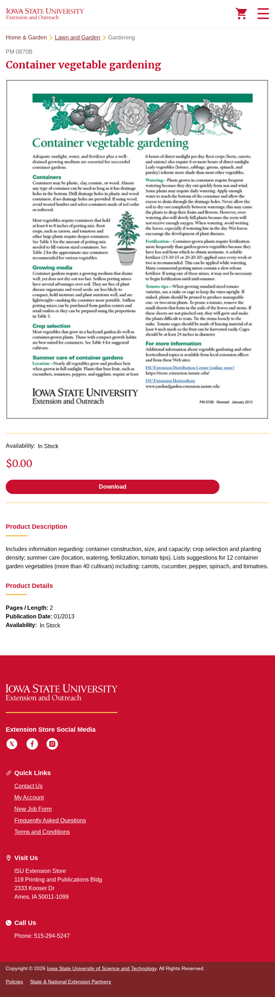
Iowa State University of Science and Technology (101, 968)
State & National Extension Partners (70, 981)
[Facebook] (32, 745)
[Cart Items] (241, 13)
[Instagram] (52, 745)
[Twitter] (12, 745)
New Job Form (33, 809)
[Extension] (45, 13)
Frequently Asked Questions (50, 820)
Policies (14, 981)
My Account (29, 797)
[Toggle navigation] (262, 14)
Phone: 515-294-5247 (42, 936)
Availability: (20, 446)
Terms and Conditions (42, 832)
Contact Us (28, 786)
